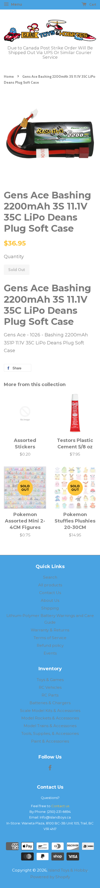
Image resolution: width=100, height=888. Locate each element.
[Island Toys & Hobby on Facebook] (50, 768)
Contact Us (50, 592)
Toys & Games (50, 679)
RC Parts (50, 695)
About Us (50, 600)
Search (50, 577)
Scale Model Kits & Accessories (50, 710)
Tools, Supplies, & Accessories (50, 733)
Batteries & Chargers (50, 702)
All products (50, 584)
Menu (16, 4)
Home (9, 76)
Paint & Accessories (50, 741)
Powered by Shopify (50, 876)
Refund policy (50, 645)
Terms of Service (50, 637)
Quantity (14, 256)
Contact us (60, 806)
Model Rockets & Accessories (50, 718)
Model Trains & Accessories (50, 725)
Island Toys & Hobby (67, 870)
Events (50, 653)
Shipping (50, 608)
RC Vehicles (50, 687)
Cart (92, 4)
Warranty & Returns (50, 630)
